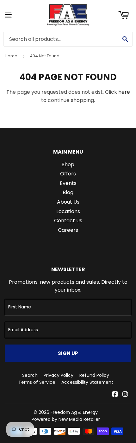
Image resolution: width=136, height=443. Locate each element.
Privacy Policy (58, 375)
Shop (68, 164)
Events (68, 183)
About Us (68, 202)
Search (30, 375)
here (124, 92)
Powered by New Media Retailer (66, 419)
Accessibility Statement (87, 382)
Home (11, 56)
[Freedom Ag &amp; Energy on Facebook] (115, 394)
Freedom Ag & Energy (74, 412)
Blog (68, 192)
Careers (68, 230)
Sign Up (68, 353)
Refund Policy (94, 375)
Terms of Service (36, 382)
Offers (68, 173)
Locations (68, 211)
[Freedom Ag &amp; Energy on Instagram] (125, 394)
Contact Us (68, 220)
